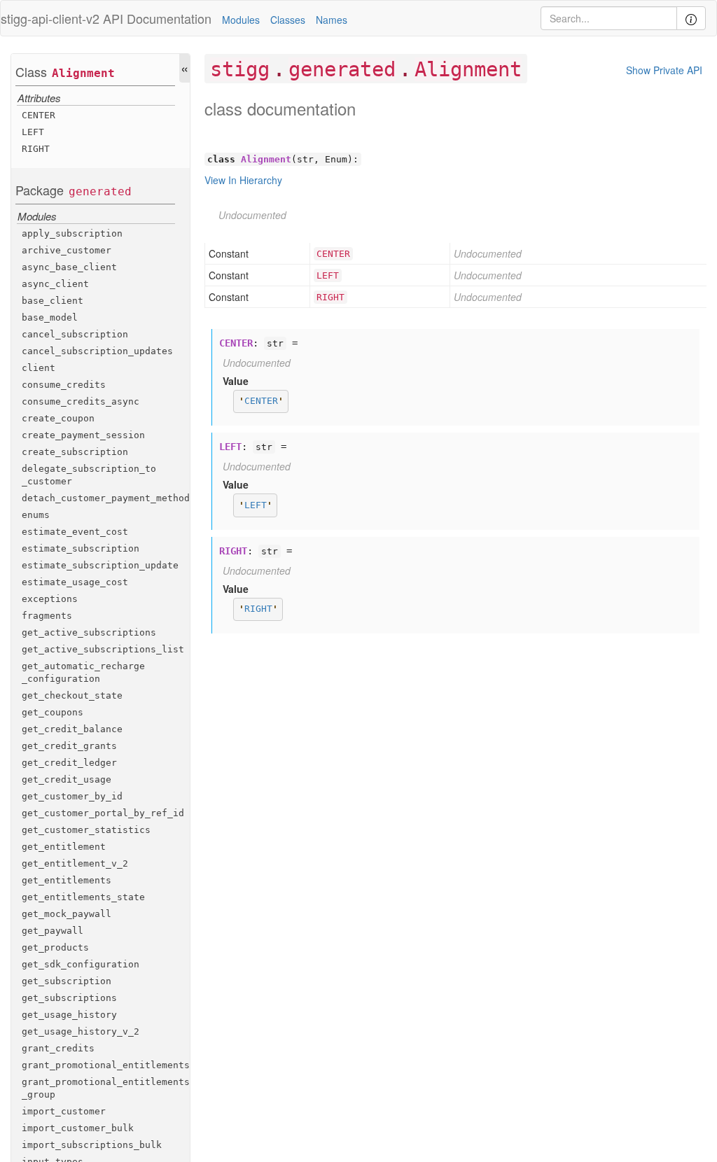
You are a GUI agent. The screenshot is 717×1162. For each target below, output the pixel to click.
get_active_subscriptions (89, 632)
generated (100, 191)
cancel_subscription (75, 334)
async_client (55, 284)
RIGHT (36, 149)
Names (331, 20)
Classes (287, 20)
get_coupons (52, 712)
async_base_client (69, 267)
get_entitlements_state (83, 897)
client (38, 368)
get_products (55, 947)
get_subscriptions (69, 998)
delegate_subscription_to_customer (89, 474)
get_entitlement (64, 846)
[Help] (691, 18)
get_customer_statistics (86, 830)
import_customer (64, 1111)
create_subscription (75, 452)
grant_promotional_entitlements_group (106, 1088)
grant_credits (58, 1048)
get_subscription (66, 981)
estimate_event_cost (75, 531)
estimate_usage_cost (75, 582)
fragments (47, 615)
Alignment (83, 73)
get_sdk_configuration (80, 964)
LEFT (33, 132)
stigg (240, 69)
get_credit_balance (72, 729)
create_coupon (58, 418)
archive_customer (66, 250)
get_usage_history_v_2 (80, 1031)
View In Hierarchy (243, 180)
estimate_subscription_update (100, 565)
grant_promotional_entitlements (106, 1065)
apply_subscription (72, 233)
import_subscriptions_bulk (92, 1145)
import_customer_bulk (78, 1128)
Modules (241, 20)
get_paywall (52, 930)
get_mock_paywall (66, 914)
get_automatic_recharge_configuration (83, 672)
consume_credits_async (80, 401)
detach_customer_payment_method (106, 498)
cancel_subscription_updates (97, 351)
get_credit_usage (66, 779)
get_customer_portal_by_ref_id (103, 813)
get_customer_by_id (72, 796)
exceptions (50, 599)
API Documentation (157, 18)
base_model (50, 317)
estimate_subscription (80, 548)
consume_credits (64, 384)
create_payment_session (83, 435)
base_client (52, 300)
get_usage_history (69, 1014)
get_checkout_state (72, 695)
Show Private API (664, 70)
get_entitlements (66, 880)
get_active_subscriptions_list (103, 649)
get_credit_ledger (69, 762)
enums (36, 515)
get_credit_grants (69, 746)
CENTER (38, 115)
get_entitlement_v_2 (75, 863)
